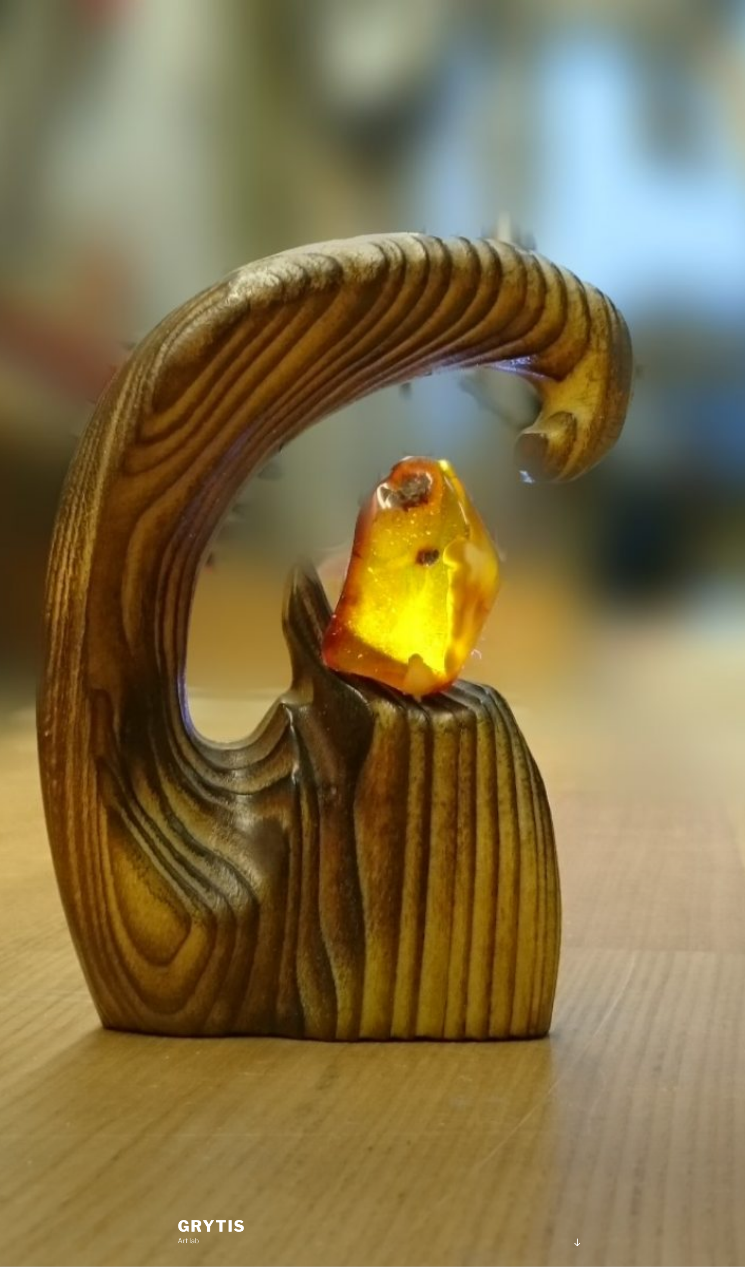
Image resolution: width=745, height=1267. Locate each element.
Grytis (212, 1226)
